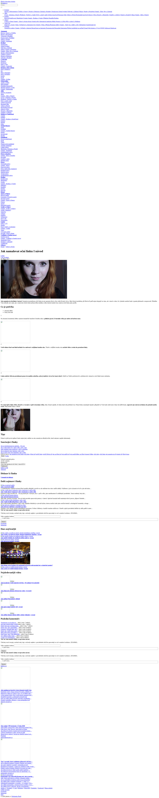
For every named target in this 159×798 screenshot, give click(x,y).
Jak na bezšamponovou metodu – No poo (13, 446)
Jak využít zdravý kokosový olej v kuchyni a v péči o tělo (18, 492)
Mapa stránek (48, 788)
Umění (3, 222)
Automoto (4, 31)
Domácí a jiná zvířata (7, 68)
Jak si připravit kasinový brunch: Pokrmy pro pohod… (16, 763)
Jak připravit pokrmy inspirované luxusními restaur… (16, 731)
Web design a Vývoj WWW (96, 28)
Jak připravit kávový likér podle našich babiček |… (15, 770)
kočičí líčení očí (47, 454)
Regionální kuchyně (82, 15)
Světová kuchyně (53, 15)
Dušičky (3, 215)
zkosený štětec (89, 454)
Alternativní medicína (45, 21)
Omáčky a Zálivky (114, 15)
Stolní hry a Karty (9, 25)
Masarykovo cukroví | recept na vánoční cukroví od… (16, 734)
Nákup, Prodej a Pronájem (87, 11)
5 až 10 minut (5, 257)
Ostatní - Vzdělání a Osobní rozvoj (11, 238)
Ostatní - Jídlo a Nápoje (142, 15)
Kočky (3, 76)
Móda (54, 21)
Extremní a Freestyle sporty (9, 197)
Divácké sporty (5, 198)
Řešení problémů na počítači (75, 28)
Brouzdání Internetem (60, 28)
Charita (3, 116)
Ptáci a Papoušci (5, 72)
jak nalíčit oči (66, 454)
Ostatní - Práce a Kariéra (8, 155)
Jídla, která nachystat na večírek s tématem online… (16, 778)
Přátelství (46, 18)
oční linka (102, 454)
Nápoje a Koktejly (125, 15)
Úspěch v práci (5, 159)
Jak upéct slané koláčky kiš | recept (12, 607)
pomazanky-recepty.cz (7, 773)
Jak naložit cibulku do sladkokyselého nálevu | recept (17, 538)
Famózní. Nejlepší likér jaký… (10, 629)
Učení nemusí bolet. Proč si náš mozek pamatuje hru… (17, 695)
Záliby (57, 25)
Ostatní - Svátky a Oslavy (8, 208)
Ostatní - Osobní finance (8, 130)
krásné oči (119, 454)
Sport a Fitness (5, 193)
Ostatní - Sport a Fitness (8, 200)
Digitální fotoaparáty (7, 86)
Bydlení (6, 10)
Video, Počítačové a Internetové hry (25, 25)
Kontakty (9, 788)
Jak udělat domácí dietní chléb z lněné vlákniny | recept (18, 615)
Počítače (6, 26)
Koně (2, 77)
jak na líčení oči (57, 454)
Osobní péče (35, 21)
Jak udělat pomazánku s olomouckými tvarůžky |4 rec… (17, 785)
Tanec (2, 230)
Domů (2, 246)
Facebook (3, 523)
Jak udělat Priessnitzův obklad (10, 599)
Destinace (3, 63)
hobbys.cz (4, 666)
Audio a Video (5, 82)
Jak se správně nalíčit (7, 487)
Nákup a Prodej (5, 39)
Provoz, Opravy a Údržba (8, 33)
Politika (3, 117)
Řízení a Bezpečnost (7, 34)
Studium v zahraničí (6, 242)
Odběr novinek (5, 790)
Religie (3, 122)
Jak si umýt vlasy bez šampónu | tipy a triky (13, 452)
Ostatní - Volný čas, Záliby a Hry (69, 25)
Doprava (3, 61)
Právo (3, 162)
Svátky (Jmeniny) (6, 210)
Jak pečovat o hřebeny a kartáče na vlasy (13, 507)
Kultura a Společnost (7, 114)
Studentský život (5, 240)
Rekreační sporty (6, 205)
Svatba (25, 18)
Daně (2, 127)
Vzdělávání (4, 243)
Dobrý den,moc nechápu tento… (10, 626)
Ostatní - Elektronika (7, 89)
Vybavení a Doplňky (7, 36)
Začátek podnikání (6, 145)
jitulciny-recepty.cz (6, 702)
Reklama (20, 788)
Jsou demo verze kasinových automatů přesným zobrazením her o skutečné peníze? (27, 565)
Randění (51, 18)
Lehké (2, 256)
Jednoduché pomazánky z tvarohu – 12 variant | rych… (17, 783)
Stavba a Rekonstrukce (11, 11)
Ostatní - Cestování (6, 66)
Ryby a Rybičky (5, 74)
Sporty (3, 203)
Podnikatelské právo (7, 152)
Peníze (3, 132)
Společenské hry (91, 25)
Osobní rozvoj (5, 237)
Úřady (2, 142)
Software (107, 28)
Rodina (6, 16)
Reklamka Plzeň (16, 796)
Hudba (3, 225)
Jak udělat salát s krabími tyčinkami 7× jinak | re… (15, 781)
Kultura (3, 121)
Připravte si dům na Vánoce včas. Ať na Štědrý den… (16, 693)
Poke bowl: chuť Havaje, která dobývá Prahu (14, 729)
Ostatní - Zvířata (5, 79)
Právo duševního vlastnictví (9, 169)
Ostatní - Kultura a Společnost (9, 119)
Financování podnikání (7, 144)
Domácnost (55, 11)
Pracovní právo (5, 167)
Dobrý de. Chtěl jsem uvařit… (9, 631)
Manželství (20, 18)
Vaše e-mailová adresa (7, 516)
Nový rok (3, 218)
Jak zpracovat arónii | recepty (10, 541)
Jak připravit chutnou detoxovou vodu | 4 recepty (16, 591)
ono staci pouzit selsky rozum (9, 624)
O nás (15, 788)
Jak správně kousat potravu (9, 497)
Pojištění (3, 129)
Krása (30, 21)
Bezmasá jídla (62, 15)
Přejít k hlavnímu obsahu (8, 1)
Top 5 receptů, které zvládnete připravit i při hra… (17, 761)
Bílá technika (4, 84)
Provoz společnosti (6, 139)
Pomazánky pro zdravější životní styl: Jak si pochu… (17, 776)
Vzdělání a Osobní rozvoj (8, 235)
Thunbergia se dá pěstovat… (9, 622)
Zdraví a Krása (10, 246)
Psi (1, 71)
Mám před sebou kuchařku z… (10, 632)
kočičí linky (39, 454)
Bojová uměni (5, 195)
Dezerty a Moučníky (103, 15)
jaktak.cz (3, 788)
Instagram (3, 525)
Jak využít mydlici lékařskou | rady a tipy (13, 502)
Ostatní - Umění (5, 228)
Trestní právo (4, 174)
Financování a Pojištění (7, 38)
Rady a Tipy (4, 64)
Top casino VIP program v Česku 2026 (13, 726)
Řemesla (52, 25)
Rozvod (6, 18)
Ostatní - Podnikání (6, 150)
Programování (50, 28)
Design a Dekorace (34, 11)
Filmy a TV (4, 223)
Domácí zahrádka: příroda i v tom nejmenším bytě (15, 700)
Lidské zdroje (5, 147)
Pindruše (3, 736)
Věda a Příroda (45, 25)
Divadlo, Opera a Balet (7, 233)
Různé (3, 192)
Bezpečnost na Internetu (39, 28)
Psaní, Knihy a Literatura (8, 227)
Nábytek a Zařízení (73, 11)
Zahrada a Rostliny (46, 11)
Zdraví (6, 20)
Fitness (3, 202)
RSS (2, 795)
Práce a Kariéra (6, 154)
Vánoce (3, 213)
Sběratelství (82, 25)
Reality (3, 135)
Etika (2, 124)
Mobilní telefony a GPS (8, 87)
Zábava (3, 245)
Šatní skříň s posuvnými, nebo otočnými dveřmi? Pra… (17, 727)
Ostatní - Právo (5, 165)
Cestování (4, 59)
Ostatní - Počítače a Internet (23, 28)
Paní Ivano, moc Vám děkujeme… (11, 634)
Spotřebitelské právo (7, 175)
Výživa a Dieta (9, 21)
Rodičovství (13, 18)
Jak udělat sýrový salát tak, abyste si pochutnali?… (15, 786)
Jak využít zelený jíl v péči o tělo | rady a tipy (14, 447)
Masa (133, 15)
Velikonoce (4, 217)
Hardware (113, 28)
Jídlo (5, 13)
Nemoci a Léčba (61, 21)
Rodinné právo (5, 170)
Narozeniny (4, 220)
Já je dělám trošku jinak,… (8, 636)
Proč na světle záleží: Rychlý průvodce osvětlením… (16, 698)
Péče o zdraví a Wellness (73, 21)
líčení (124, 454)
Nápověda (27, 788)
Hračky (38, 25)
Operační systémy (9, 28)
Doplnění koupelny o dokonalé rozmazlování (14, 697)
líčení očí (33, 454)
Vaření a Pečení (71, 15)
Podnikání (4, 137)
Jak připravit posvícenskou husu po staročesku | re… (16, 771)
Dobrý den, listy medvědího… (9, 627)
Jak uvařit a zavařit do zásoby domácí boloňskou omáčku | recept (21, 534)
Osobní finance (5, 126)
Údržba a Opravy (23, 11)
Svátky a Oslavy (6, 207)
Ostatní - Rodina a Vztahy (35, 18)
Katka (7, 456)
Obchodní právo (5, 164)
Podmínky (34, 788)
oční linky (27, 454)
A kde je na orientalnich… (8, 637)
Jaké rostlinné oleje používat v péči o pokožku (14, 449)
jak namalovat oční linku (16, 454)
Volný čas (7, 23)
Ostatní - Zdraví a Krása (21, 21)
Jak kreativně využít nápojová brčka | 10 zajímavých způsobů (20, 583)
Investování (4, 134)
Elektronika (4, 81)
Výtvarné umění (5, 232)
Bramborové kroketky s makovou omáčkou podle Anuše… (18, 766)
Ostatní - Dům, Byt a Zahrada (103, 11)
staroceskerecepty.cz (7, 737)
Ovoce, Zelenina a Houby (12, 15)
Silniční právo (5, 172)
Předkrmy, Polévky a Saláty (28, 15)
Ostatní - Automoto (6, 41)
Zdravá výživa (92, 15)
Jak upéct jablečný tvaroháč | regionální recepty (14, 765)
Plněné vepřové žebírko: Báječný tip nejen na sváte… (16, 768)
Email (86, 28)
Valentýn (3, 212)
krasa (127, 454)
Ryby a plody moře (42, 15)
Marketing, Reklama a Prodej (9, 149)
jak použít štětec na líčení (77, 454)
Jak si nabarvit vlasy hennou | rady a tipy (12, 451)
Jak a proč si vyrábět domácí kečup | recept (14, 568)
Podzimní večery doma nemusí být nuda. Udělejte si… (16, 692)
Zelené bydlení (63, 11)
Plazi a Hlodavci (5, 69)
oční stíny (96, 454)
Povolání (3, 157)
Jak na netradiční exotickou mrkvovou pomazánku (15, 780)
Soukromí (41, 788)
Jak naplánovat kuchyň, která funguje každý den (16, 690)
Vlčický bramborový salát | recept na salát (13, 732)
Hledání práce (5, 160)
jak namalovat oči (111, 454)
